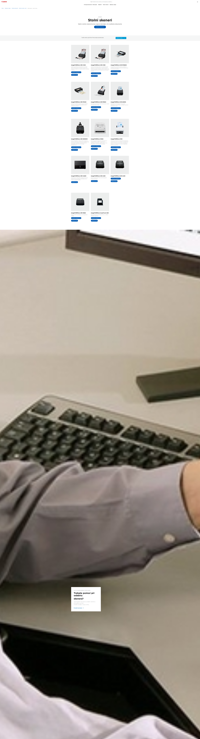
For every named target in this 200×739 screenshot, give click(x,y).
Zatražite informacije (76, 72)
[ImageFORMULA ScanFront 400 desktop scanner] (100, 202)
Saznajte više (74, 110)
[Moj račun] (197, 2)
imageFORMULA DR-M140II (78, 102)
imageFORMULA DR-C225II (78, 176)
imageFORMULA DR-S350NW (79, 139)
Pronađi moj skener (78, 608)
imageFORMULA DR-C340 (78, 65)
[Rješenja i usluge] (116, 4)
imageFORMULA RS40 (97, 139)
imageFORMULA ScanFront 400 (100, 213)
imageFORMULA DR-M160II (98, 102)
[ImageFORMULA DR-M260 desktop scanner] (80, 202)
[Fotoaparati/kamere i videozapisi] (97, 4)
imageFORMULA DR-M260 (78, 213)
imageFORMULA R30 (116, 139)
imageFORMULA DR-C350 (98, 65)
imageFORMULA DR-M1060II (119, 65)
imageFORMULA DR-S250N (118, 102)
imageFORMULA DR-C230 (98, 176)
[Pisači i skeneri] (108, 4)
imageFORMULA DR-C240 (118, 176)
